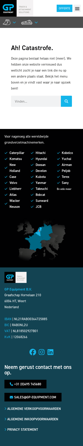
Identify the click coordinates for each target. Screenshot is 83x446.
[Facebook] (32, 352)
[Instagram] (41, 352)
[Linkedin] (50, 352)
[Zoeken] (66, 101)
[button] (77, 8)
